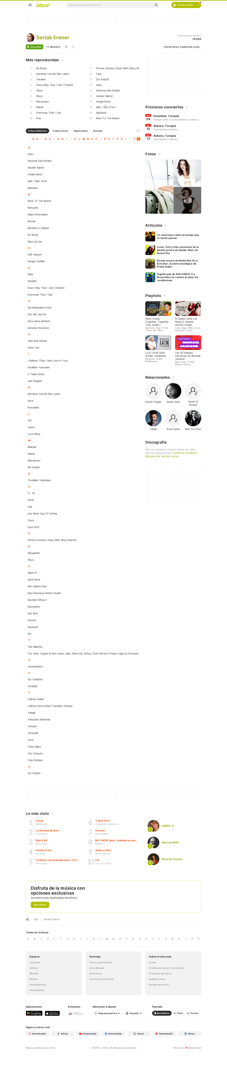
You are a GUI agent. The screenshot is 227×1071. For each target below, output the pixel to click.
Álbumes (33, 973)
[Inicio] (27, 919)
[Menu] (30, 5)
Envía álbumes (96, 968)
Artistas (33, 968)
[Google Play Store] (34, 1013)
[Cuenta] (198, 5)
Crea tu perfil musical (100, 962)
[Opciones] (73, 46)
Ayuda (152, 962)
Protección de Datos (160, 973)
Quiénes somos (157, 979)
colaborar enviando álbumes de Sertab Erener (171, 454)
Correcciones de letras (101, 979)
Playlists (33, 979)
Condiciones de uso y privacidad (166, 968)
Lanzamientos (36, 990)
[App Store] (52, 1013)
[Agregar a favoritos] (66, 46)
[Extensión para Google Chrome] (76, 1013)
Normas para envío (159, 984)
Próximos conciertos (164, 107)
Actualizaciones (37, 984)
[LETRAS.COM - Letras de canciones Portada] (43, 5)
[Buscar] (156, 5)
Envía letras (95, 973)
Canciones (35, 962)
